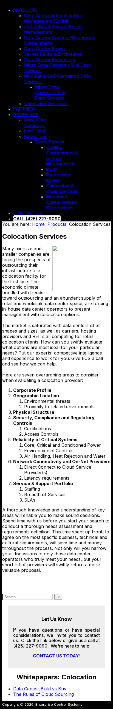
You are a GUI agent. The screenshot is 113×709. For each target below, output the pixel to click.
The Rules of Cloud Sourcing (43, 694)
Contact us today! (56, 656)
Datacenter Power (58, 177)
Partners (24, 109)
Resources (35, 136)
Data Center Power (45, 48)
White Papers (49, 142)
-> (58, 597)
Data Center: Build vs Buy (39, 688)
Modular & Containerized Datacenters (61, 202)
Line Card (34, 131)
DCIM (52, 169)
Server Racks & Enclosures (53, 54)
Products (25, 10)
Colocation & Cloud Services (62, 188)
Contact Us (27, 213)
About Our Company (35, 122)
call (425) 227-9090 (37, 218)
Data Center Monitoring (49, 59)
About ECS (26, 114)
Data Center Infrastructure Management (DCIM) (53, 18)
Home (38, 224)
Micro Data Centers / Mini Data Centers (50, 92)
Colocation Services (46, 103)
